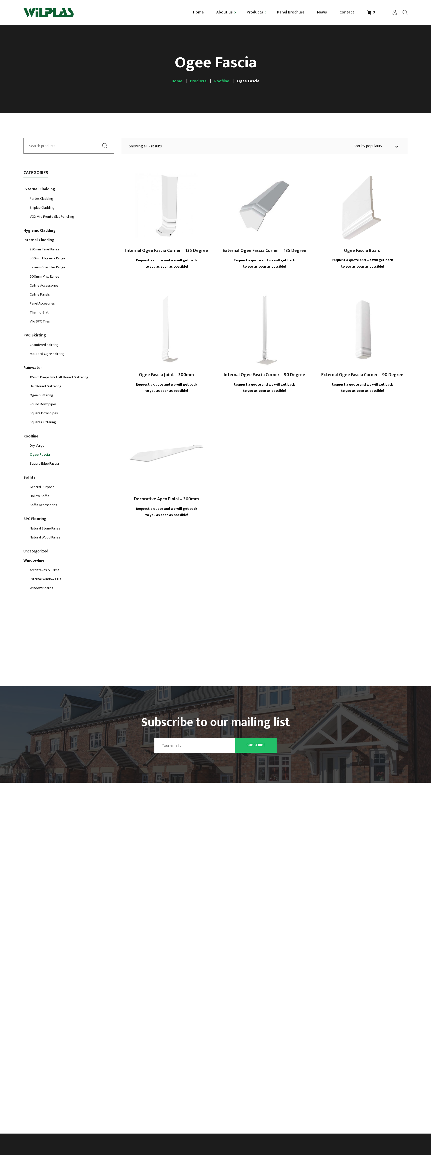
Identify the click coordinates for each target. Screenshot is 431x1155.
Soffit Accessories (43, 505)
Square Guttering (43, 422)
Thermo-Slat (39, 312)
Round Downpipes (43, 404)
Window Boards (41, 588)
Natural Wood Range (45, 537)
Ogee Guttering (41, 395)
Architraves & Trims (44, 570)
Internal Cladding (38, 240)
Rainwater (32, 368)
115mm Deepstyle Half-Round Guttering (59, 377)
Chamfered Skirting (44, 345)
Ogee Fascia (40, 455)
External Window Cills (45, 579)
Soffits (29, 478)
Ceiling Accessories (44, 286)
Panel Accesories (42, 304)
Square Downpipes (44, 413)
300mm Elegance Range (47, 258)
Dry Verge (37, 446)
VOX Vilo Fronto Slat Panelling (52, 217)
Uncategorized (35, 552)
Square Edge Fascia (44, 464)
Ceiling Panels (40, 295)
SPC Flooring (34, 519)
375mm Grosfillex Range (47, 267)
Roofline (30, 437)
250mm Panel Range (44, 249)
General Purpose (42, 487)
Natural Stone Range (45, 528)
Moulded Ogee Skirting (47, 354)
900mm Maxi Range (44, 277)
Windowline (33, 561)
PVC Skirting (34, 336)
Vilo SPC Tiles (40, 321)
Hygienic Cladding (39, 231)
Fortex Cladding (41, 199)
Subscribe (255, 745)
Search (106, 145)
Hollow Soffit (39, 496)
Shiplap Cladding (42, 208)
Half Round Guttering (45, 386)
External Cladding (39, 190)
